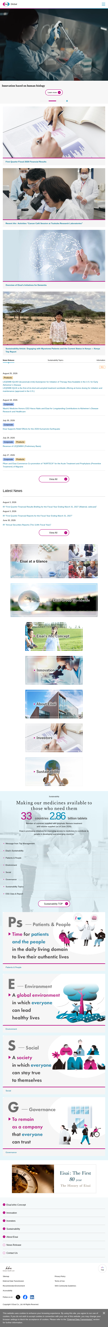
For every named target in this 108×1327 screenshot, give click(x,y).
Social (8, 872)
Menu (103, 4)
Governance (11, 879)
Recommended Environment (14, 1286)
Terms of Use (60, 1281)
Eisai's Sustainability (14, 851)
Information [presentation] (101, 360)
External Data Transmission (13, 1281)
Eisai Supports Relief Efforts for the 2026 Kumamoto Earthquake (31, 429)
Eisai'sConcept (16, 1205)
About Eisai (12, 1237)
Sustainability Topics (14, 886)
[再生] (67, 101)
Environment (11, 865)
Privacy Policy (60, 1276)
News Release (13, 1245)
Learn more (52, 92)
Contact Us (12, 1253)
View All (53, 479)
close (104, 1313)
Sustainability (13, 1229)
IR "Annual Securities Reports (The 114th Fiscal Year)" (27, 525)
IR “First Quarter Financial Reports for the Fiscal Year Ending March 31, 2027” (37, 516)
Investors (10, 1221)
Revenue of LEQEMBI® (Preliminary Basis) (22, 446)
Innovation (11, 1213)
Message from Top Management (20, 843)
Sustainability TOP (53, 904)
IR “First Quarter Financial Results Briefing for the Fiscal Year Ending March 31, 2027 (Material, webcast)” (50, 507)
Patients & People (13, 858)
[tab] (8, 360)
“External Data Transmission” (80, 1319)
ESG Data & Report (14, 894)
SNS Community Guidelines (65, 1286)
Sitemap (6, 1276)
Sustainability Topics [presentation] (55, 360)
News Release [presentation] (8, 360)
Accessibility (7, 1291)
